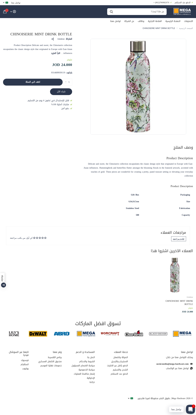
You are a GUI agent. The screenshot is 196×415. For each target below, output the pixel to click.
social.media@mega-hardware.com (172, 364)
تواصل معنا (16, 2)
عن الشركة (129, 21)
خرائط (92, 382)
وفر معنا (57, 352)
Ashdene (61, 39)
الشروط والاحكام (87, 361)
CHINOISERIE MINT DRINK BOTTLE (179, 302)
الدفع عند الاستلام (119, 374)
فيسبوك (25, 360)
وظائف (141, 21)
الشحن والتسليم (120, 370)
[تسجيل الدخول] (13, 11)
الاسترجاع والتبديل (119, 361)
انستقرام (25, 364)
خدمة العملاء (121, 352)
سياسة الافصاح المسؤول (83, 366)
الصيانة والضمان (120, 357)
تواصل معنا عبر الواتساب (177, 368)
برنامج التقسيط (55, 357)
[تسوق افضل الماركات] (182, 333)
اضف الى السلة (33, 82)
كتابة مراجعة (178, 238)
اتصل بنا (91, 357)
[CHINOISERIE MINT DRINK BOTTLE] (175, 275)
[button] (65, 79)
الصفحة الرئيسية (172, 21)
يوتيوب (25, 368)
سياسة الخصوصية (87, 370)
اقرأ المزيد (55, 53)
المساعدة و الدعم (85, 352)
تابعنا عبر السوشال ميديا (19, 353)
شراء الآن (61, 92)
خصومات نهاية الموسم (51, 366)
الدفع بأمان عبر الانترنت (117, 366)
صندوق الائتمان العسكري (50, 361)
